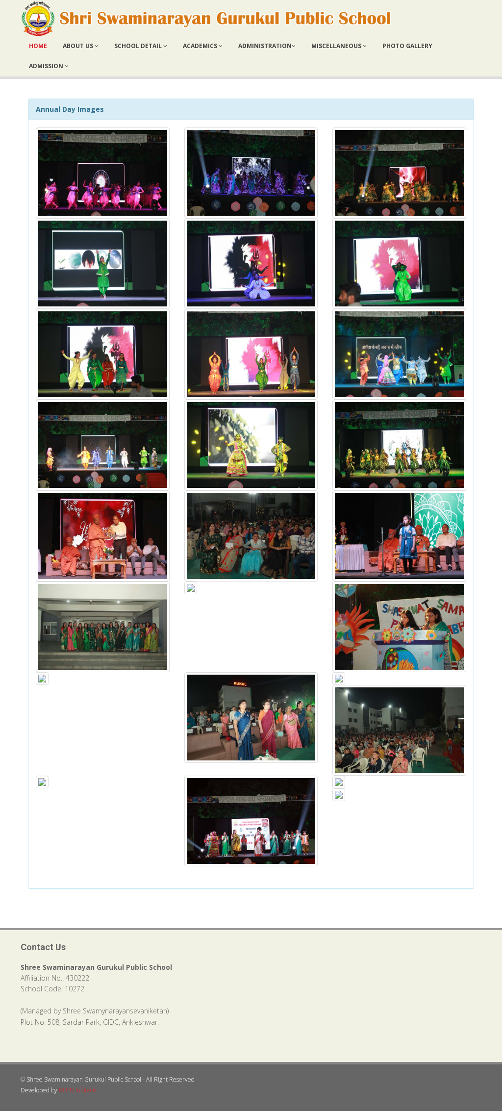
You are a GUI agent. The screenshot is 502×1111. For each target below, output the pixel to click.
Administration (265, 46)
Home (38, 46)
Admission (47, 66)
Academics (201, 46)
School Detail (138, 46)
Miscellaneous (337, 46)
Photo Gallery (407, 46)
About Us (79, 46)
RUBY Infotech (77, 1090)
